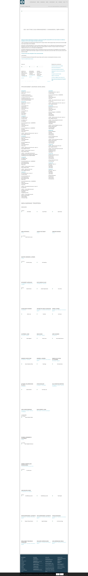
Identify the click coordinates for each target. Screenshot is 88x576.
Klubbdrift (22, 567)
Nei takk (62, 574)
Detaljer (66, 574)
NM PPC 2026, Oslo (35, 559)
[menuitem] (32, 2)
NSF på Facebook (60, 568)
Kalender (22, 566)
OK (57, 574)
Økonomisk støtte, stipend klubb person (49, 571)
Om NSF (22, 571)
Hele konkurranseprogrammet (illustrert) (58, 69)
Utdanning (22, 565)
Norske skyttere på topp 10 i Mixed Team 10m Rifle (39, 73)
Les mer (22, 77)
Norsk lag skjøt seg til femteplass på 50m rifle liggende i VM (24, 73)
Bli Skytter (22, 563)
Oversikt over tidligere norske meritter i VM (58, 77)
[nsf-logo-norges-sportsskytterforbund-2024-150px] (22, 2)
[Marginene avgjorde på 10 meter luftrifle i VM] (32, 68)
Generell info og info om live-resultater (57, 65)
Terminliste (22, 562)
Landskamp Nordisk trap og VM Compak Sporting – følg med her (49, 569)
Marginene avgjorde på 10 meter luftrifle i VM (32, 73)
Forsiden (22, 558)
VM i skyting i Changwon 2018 (25, 6)
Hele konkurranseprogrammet (56, 67)
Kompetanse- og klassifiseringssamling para (49, 559)
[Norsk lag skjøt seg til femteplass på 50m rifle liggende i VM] (24, 68)
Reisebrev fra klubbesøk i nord (49, 565)
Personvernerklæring (24, 570)
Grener (22, 559)
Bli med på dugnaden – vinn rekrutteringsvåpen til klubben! (49, 564)
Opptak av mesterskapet (55, 75)
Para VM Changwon (36, 567)
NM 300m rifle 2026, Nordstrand (37, 569)
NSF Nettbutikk (23, 564)
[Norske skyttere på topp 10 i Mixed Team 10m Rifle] (40, 68)
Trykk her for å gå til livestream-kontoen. (27, 58)
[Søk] (67, 2)
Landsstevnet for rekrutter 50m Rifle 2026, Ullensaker (37, 562)
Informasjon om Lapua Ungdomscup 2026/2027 (48, 561)
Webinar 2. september (36, 564)
